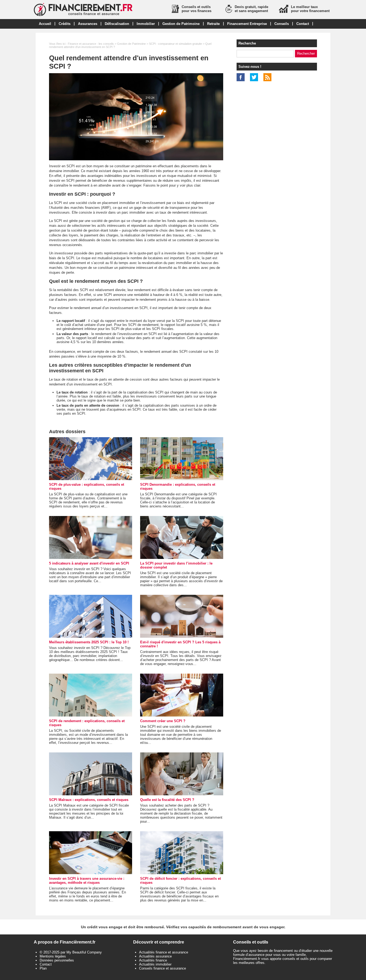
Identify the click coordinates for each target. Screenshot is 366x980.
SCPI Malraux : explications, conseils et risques (88, 800)
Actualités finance (153, 960)
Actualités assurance (155, 956)
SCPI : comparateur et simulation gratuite (175, 43)
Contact (302, 24)
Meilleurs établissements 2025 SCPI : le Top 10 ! (89, 642)
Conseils (281, 24)
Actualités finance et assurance (163, 952)
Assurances (87, 24)
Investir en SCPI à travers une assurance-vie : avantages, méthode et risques (86, 881)
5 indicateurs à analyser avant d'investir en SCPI (89, 563)
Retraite (213, 24)
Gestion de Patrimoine (181, 24)
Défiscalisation (117, 24)
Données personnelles (57, 960)
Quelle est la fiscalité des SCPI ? (167, 800)
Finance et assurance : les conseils (91, 43)
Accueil (45, 24)
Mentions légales (53, 956)
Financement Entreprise (247, 24)
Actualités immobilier (155, 964)
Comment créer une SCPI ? (162, 721)
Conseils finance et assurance (162, 968)
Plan (43, 968)
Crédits (64, 24)
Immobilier (146, 24)
